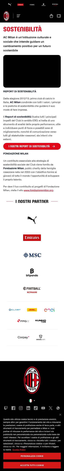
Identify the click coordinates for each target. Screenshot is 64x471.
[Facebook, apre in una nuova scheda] (13, 408)
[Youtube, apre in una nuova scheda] (43, 408)
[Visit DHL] (32, 310)
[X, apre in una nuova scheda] (51, 408)
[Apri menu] (17, 15)
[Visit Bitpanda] (32, 272)
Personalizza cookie (32, 456)
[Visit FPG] (23, 321)
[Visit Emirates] (32, 237)
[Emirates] (20, 4)
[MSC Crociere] (32, 4)
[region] (32, 440)
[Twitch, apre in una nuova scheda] (6, 408)
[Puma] (9, 4)
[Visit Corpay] (23, 338)
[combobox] (32, 400)
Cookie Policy (18, 449)
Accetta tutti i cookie (32, 465)
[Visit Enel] (49, 310)
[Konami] (55, 4)
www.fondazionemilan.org (38, 190)
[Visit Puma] (32, 220)
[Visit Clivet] (14, 310)
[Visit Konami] (32, 290)
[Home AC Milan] (6, 16)
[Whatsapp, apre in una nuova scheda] (58, 408)
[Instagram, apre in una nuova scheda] (21, 408)
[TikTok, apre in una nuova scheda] (36, 408)
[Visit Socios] (40, 338)
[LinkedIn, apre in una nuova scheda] (28, 408)
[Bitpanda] (43, 4)
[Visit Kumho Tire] (40, 321)
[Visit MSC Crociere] (32, 255)
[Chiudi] (60, 414)
